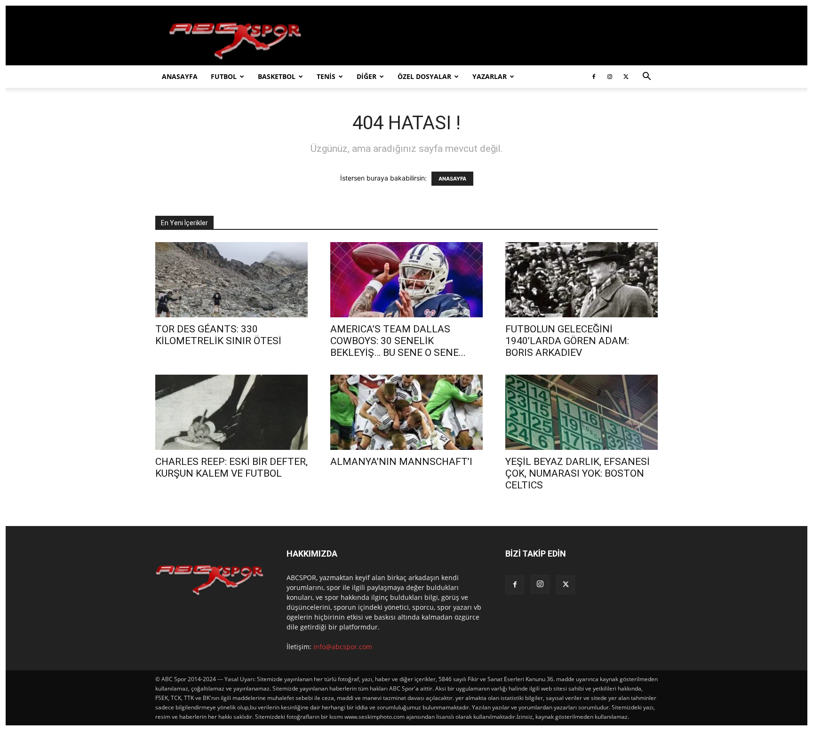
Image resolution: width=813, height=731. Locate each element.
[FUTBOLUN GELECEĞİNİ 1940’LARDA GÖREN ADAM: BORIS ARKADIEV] (581, 279)
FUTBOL (224, 76)
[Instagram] (610, 76)
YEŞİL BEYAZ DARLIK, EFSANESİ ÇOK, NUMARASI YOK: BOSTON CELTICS (577, 473)
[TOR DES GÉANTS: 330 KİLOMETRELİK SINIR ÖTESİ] (231, 279)
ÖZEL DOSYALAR (424, 76)
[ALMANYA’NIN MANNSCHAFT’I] (406, 412)
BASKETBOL (276, 76)
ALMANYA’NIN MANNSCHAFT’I (401, 461)
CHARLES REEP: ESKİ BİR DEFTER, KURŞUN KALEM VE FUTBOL (231, 467)
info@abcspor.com (342, 646)
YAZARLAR (489, 76)
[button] (646, 77)
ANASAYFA (180, 76)
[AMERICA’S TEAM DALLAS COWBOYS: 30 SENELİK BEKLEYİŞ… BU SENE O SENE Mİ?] (406, 279)
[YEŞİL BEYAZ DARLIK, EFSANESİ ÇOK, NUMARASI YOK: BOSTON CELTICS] (581, 412)
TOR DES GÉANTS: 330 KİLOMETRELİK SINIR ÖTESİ (218, 334)
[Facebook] (594, 76)
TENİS (326, 76)
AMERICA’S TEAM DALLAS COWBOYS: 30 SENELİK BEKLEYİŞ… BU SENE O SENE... (398, 340)
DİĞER (366, 76)
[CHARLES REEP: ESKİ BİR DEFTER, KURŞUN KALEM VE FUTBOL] (231, 412)
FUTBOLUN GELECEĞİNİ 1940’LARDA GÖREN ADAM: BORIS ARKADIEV (567, 340)
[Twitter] (626, 76)
